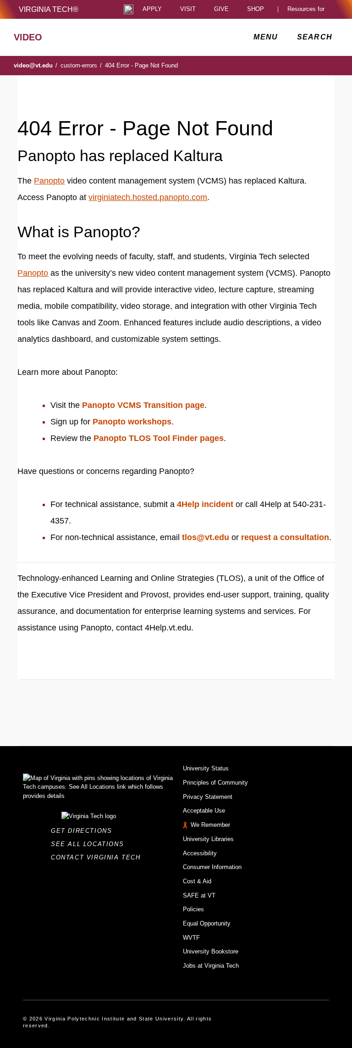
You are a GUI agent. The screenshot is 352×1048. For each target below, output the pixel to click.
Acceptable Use (204, 810)
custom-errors (81, 65)
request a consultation (285, 537)
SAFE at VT (199, 895)
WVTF (191, 937)
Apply (152, 9)
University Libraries (208, 839)
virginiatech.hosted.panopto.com (147, 197)
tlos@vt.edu (205, 537)
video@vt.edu (35, 65)
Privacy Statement (207, 796)
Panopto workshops (132, 421)
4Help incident (205, 504)
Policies (193, 909)
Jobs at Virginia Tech (211, 965)
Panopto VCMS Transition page (143, 405)
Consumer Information (212, 867)
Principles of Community (215, 782)
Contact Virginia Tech (98, 857)
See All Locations (90, 844)
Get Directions (84, 830)
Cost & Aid (197, 881)
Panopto (49, 180)
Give (221, 9)
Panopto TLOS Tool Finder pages (159, 438)
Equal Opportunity (207, 923)
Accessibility (200, 853)
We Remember (210, 824)
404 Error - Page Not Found (141, 65)
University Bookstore (210, 951)
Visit (188, 9)
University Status (206, 768)
